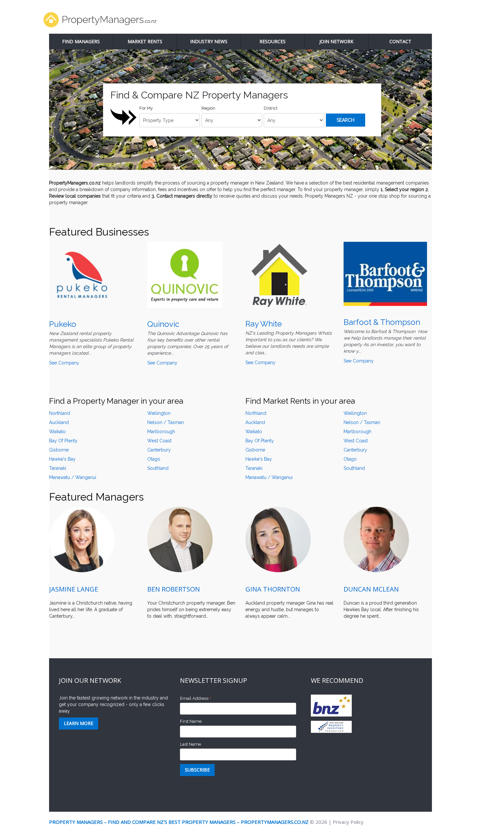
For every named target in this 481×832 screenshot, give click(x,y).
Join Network (336, 41)
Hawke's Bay (62, 459)
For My (146, 108)
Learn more (78, 723)
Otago (350, 459)
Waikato (57, 431)
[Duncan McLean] (376, 539)
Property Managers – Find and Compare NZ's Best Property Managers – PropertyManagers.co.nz (179, 822)
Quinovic (163, 324)
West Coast (159, 440)
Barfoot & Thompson (382, 322)
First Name (191, 721)
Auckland (59, 422)
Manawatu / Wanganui (72, 477)
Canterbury (159, 449)
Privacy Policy (348, 822)
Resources (272, 41)
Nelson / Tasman (362, 422)
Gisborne (59, 449)
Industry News (208, 41)
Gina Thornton (272, 589)
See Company (64, 362)
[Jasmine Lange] (82, 539)
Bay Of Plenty (63, 440)
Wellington (158, 413)
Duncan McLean (371, 589)
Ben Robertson (173, 589)
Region (208, 108)
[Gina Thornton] (278, 539)
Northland (59, 413)
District (270, 108)
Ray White (263, 323)
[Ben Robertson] (180, 539)
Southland (158, 468)
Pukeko (62, 324)
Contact (400, 41)
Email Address (196, 699)
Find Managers (81, 41)
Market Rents (145, 41)
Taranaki (57, 468)
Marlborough (161, 431)
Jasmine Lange (73, 589)
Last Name (190, 744)
